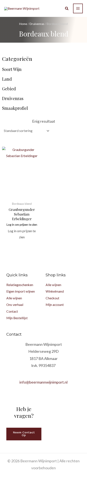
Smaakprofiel (15, 108)
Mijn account (55, 305)
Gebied (9, 88)
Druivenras (37, 24)
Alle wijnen (14, 298)
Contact (12, 311)
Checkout (52, 298)
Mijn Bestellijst (17, 318)
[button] (67, 9)
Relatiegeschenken (19, 285)
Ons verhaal (14, 305)
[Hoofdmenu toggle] (78, 8)
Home (23, 24)
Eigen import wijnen (20, 291)
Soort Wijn (12, 69)
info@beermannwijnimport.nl (43, 382)
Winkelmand (55, 291)
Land (7, 79)
